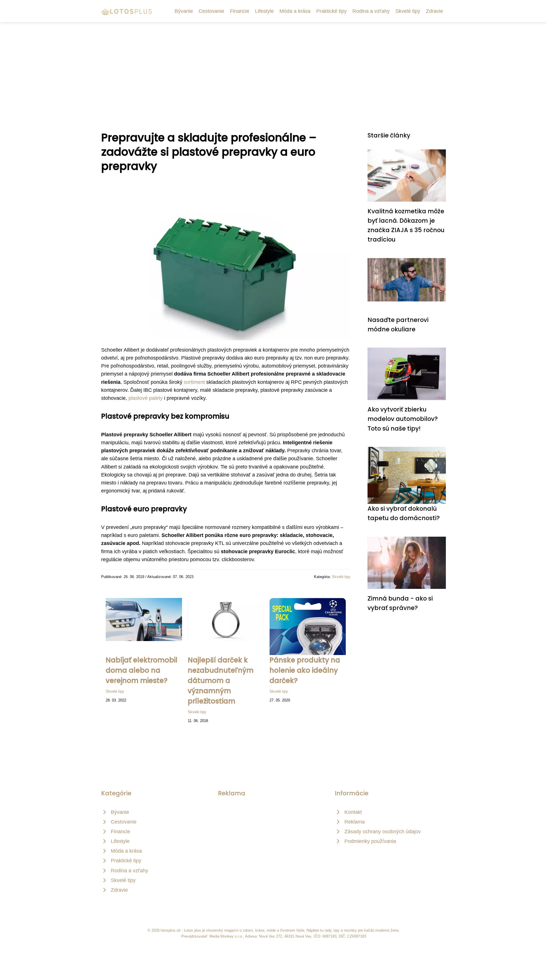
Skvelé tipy (407, 11)
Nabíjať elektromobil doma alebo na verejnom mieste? (141, 670)
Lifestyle (264, 11)
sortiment (194, 382)
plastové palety (145, 398)
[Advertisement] (273, 65)
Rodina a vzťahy (371, 11)
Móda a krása (295, 11)
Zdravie (434, 11)
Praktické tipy (331, 11)
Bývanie (184, 11)
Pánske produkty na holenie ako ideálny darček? (305, 670)
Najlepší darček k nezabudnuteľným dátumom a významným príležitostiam (221, 680)
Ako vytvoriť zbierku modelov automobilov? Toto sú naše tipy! (403, 419)
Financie (239, 11)
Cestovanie (211, 11)
